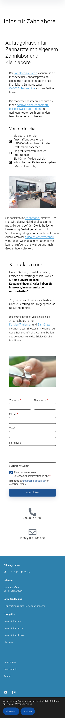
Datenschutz (10, 669)
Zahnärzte (44, 324)
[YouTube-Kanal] (6, 692)
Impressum (10, 662)
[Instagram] (14, 692)
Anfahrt (7, 676)
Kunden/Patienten (20, 324)
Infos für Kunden (12, 621)
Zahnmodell (32, 218)
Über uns (8, 642)
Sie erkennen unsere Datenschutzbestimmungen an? (32, 474)
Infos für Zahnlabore (14, 635)
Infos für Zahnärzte (14, 628)
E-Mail (13, 414)
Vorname (15, 400)
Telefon (13, 428)
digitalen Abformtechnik (39, 237)
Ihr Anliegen (15, 442)
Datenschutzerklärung (34, 481)
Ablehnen (28, 711)
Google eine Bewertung (24, 606)
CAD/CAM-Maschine (22, 88)
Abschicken (32, 492)
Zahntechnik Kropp (25, 73)
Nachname (41, 400)
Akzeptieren (11, 711)
